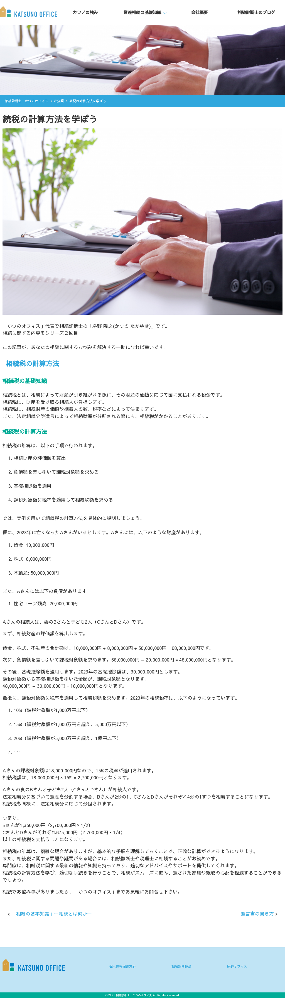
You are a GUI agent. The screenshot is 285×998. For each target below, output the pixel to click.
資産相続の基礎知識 (142, 12)
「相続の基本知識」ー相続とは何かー (51, 913)
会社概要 (199, 12)
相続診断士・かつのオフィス (26, 101)
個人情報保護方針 (122, 966)
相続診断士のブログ (256, 12)
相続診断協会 (181, 966)
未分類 (59, 101)
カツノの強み (85, 12)
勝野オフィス (237, 966)
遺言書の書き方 (257, 913)
